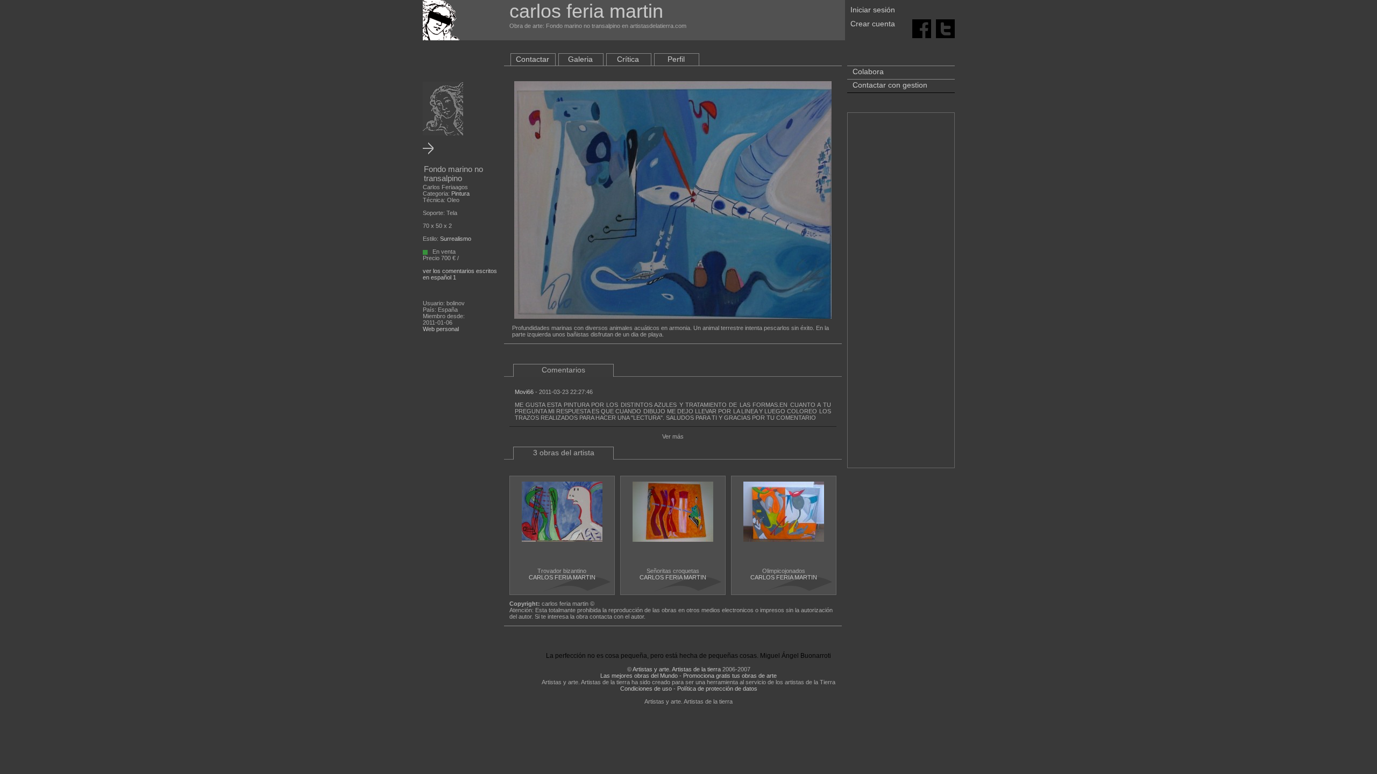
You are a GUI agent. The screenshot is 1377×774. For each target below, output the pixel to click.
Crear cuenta (872, 23)
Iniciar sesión (872, 9)
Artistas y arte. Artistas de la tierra (677, 669)
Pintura (460, 193)
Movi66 (524, 392)
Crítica (628, 59)
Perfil (676, 59)
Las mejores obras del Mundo (639, 675)
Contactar (532, 59)
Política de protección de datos (717, 688)
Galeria (580, 59)
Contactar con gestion (890, 85)
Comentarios (563, 370)
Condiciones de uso (646, 688)
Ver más (673, 436)
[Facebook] (921, 28)
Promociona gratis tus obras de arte (730, 675)
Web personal (441, 329)
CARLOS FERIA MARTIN (562, 577)
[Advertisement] (901, 295)
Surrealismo (455, 238)
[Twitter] (945, 28)
